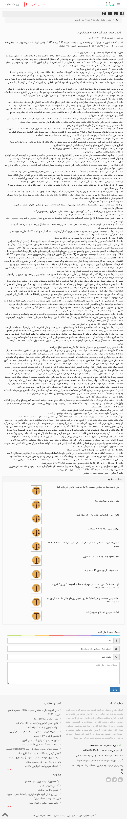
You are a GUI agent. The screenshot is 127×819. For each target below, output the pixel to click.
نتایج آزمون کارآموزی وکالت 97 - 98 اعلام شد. (97, 515)
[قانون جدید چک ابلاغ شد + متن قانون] (36, 560)
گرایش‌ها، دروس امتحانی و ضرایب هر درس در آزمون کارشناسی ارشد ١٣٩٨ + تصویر (83, 544)
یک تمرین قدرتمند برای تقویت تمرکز (42, 781)
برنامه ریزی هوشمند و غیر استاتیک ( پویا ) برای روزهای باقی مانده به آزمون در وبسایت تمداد (83, 599)
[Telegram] (114, 779)
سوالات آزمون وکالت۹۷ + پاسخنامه (103, 529)
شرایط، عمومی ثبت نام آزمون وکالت (102, 612)
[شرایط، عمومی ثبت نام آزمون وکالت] (36, 616)
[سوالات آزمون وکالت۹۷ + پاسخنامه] (36, 532)
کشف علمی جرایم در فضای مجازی (43, 803)
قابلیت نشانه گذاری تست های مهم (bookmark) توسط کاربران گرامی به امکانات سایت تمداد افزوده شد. (85, 586)
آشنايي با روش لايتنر (49, 786)
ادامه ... (7, 769)
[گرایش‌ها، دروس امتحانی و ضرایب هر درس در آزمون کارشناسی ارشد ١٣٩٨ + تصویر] (36, 546)
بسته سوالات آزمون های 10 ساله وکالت (101, 570)
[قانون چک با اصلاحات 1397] (36, 504)
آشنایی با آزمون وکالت (48, 790)
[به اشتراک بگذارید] (115, 14)
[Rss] (120, 779)
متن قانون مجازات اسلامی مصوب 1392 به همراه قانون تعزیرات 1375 (87, 487)
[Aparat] (108, 779)
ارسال (114, 689)
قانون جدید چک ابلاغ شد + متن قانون (101, 556)
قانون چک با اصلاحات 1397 (106, 501)
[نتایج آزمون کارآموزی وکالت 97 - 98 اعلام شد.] (36, 518)
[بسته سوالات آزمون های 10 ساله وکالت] (36, 574)
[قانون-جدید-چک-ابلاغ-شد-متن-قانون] (121, 14)
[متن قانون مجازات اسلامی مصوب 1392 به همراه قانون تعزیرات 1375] (36, 490)
